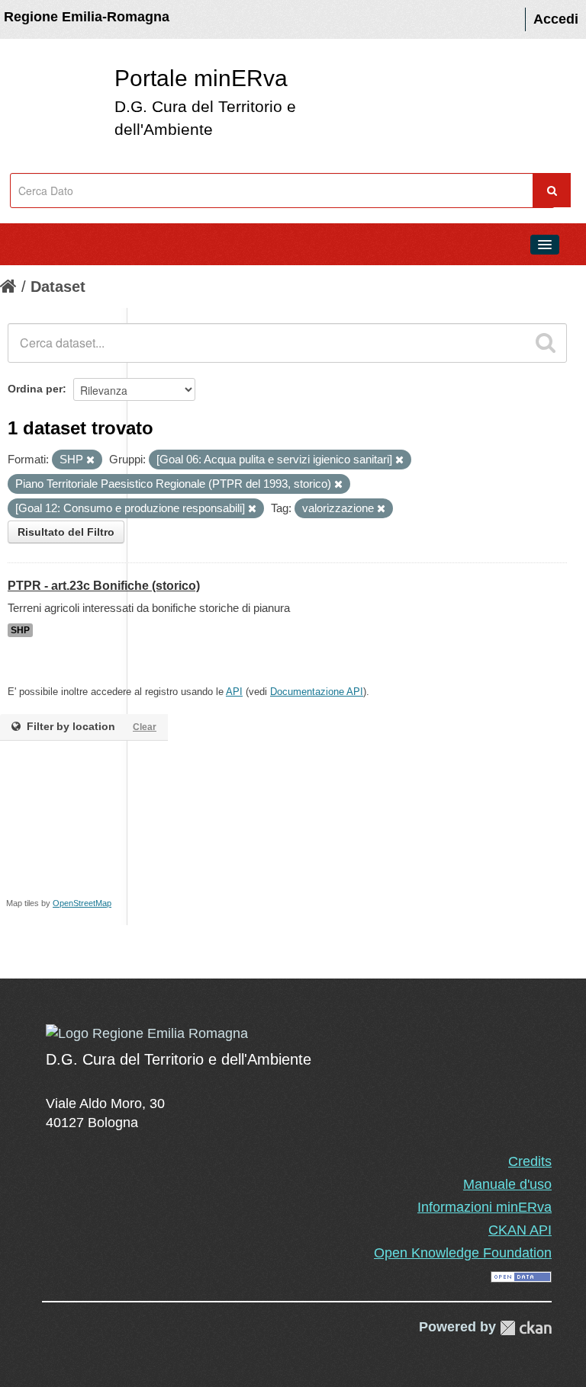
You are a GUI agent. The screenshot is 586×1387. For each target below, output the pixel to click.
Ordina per (35, 389)
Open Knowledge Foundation (463, 1252)
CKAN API (520, 1230)
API (234, 691)
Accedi (555, 19)
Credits (530, 1161)
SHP (20, 630)
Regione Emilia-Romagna (86, 16)
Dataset (58, 286)
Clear (144, 727)
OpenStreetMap (82, 903)
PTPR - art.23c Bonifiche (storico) (104, 585)
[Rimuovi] (90, 460)
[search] (545, 343)
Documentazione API (316, 691)
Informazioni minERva (484, 1207)
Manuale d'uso (507, 1184)
